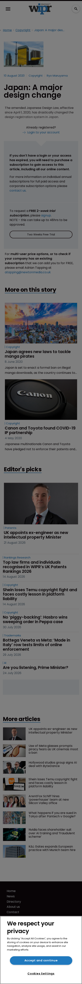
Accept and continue (41, 960)
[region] (41, 950)
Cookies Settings (41, 973)
